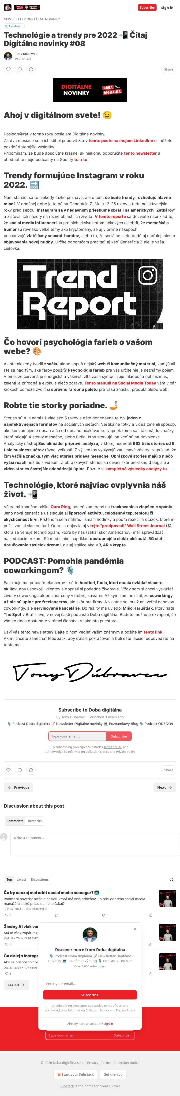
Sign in (167, 7)
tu (76, 159)
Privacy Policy (125, 1010)
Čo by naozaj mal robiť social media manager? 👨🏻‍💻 (51, 892)
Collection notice (126, 1062)
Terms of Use (113, 1005)
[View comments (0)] (19, 69)
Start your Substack (78, 1074)
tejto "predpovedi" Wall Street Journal (127, 525)
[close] (135, 929)
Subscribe (147, 7)
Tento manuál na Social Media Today (120, 383)
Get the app (113, 1074)
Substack (67, 1086)
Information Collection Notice (88, 1010)
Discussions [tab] (40, 879)
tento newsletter (140, 153)
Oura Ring (60, 506)
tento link (153, 632)
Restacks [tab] (34, 821)
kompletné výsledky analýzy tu (136, 468)
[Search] (171, 879)
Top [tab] (9, 879)
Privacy (92, 1062)
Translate (14, 26)
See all (13, 985)
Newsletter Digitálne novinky (32, 19)
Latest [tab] (21, 879)
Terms (106, 1062)
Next (161, 787)
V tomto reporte (110, 216)
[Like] (8, 69)
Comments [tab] (15, 821)
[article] (90, 904)
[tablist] (24, 821)
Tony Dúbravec (26, 54)
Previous (21, 787)
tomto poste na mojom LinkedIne (121, 140)
